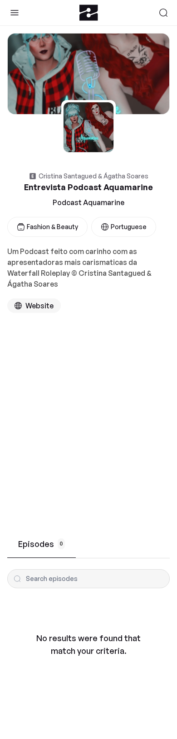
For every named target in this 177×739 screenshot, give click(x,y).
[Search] (163, 13)
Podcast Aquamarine (88, 202)
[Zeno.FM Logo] (88, 13)
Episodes (40, 544)
